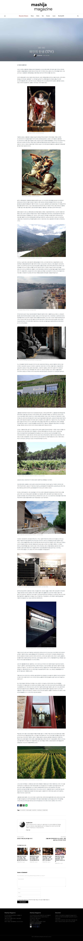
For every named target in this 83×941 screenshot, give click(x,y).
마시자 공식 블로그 (36, 926)
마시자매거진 (22, 810)
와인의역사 (34, 810)
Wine (43, 47)
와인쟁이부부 (39, 55)
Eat (43, 16)
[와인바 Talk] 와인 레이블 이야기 (24, 838)
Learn (54, 16)
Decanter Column (23, 16)
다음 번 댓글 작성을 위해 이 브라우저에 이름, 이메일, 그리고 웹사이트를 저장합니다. (34, 899)
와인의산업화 (28, 810)
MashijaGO (61, 16)
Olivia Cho (19, 862)
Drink (37, 16)
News (32, 16)
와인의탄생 (39, 810)
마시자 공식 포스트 (36, 924)
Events (48, 16)
